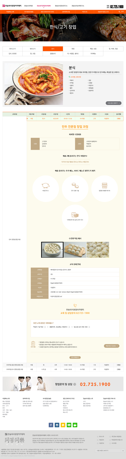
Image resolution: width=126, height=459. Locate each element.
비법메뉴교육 (61, 20)
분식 (52, 49)
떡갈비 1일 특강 (38, 327)
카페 (4, 416)
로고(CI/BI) (66, 401)
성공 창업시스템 (47, 403)
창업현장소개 (106, 408)
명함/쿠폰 (65, 403)
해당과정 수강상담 (111, 346)
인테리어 (65, 408)
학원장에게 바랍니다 (117, 440)
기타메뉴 (93, 54)
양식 (4, 408)
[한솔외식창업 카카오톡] (63, 425)
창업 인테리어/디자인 (69, 398)
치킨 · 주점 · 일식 (7, 410)
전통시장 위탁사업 (27, 401)
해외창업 (5, 414)
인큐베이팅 (46, 406)
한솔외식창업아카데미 (44, 6)
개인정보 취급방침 (116, 436)
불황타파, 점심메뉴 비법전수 (59, 327)
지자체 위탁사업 (27, 403)
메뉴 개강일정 (6, 401)
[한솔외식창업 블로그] (69, 425)
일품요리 (53, 54)
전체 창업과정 (6, 403)
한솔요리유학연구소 (78, 6)
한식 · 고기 (5, 406)
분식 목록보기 (75, 357)
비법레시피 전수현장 (108, 410)
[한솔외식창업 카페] (75, 425)
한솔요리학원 (28, 6)
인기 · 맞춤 (5, 412)
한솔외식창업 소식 (108, 401)
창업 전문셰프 (86, 403)
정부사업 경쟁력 (27, 406)
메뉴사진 (65, 412)
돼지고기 (32, 49)
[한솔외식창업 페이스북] (51, 425)
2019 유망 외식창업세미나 (50, 401)
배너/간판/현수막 (67, 410)
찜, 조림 (32, 54)
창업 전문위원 (86, 406)
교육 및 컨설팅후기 (108, 406)
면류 (73, 49)
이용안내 (101, 443)
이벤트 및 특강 (107, 403)
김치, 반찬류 (12, 54)
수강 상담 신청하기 (113, 103)
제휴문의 (101, 440)
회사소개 (101, 436)
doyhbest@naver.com (48, 451)
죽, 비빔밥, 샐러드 (73, 54)
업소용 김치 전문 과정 (81, 327)
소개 (84, 401)
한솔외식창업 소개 (88, 398)
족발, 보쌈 (93, 49)
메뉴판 (65, 406)
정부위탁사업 (26, 398)
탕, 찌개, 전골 (113, 49)
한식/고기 (69, 20)
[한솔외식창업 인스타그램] (57, 425)
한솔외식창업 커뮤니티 (109, 398)
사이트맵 (114, 443)
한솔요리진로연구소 (61, 6)
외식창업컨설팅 (47, 398)
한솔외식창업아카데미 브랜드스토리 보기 (45, 435)
